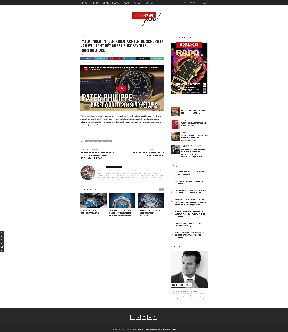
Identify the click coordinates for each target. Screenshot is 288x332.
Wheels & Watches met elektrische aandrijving (89, 211)
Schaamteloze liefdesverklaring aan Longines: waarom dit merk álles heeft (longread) (190, 213)
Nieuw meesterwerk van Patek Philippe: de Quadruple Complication (149, 213)
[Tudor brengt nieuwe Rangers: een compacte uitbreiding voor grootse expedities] (175, 136)
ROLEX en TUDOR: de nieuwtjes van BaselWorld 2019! (148, 154)
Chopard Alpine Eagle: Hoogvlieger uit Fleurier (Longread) (190, 173)
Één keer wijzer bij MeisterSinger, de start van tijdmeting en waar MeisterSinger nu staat (97, 155)
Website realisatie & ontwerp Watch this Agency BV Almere (160, 329)
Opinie (106, 2)
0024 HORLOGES (145, 178)
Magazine (138, 2)
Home (84, 2)
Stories (195, 146)
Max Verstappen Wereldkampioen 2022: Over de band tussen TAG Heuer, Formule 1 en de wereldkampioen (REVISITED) (193, 153)
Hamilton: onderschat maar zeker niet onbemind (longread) (190, 224)
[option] (93, 203)
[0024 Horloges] (144, 19)
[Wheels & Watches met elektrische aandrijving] (93, 200)
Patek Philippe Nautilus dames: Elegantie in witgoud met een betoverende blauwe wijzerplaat (121, 213)
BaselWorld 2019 (119, 54)
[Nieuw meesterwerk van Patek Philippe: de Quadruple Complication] (151, 200)
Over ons (150, 2)
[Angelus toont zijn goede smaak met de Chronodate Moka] (175, 111)
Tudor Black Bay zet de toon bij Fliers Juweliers (193, 124)
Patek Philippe (130, 54)
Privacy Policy (139, 329)
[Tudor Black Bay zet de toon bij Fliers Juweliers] (175, 124)
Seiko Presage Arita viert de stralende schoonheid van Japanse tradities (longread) (190, 234)
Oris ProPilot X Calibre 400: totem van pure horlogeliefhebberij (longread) (190, 191)
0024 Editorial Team (94, 54)
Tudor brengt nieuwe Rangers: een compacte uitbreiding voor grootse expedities (194, 137)
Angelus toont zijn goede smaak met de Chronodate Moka (193, 111)
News (84, 36)
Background (188, 145)
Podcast (126, 2)
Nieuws (115, 2)
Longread (95, 2)
